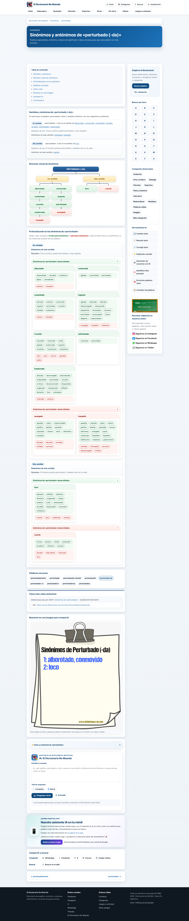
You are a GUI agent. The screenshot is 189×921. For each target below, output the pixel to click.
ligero (39, 279)
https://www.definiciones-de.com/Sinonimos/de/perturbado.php (63, 605)
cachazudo (85, 435)
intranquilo (97, 310)
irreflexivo (63, 275)
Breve (52, 789)
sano (47, 518)
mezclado (40, 341)
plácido (49, 427)
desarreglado (51, 375)
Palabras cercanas (40, 85)
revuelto (34, 127)
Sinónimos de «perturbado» (66, 600)
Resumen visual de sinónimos (45, 78)
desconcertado (52, 384)
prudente (40, 546)
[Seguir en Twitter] (145, 347)
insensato (63, 507)
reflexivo (50, 546)
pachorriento (108, 440)
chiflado (64, 388)
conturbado (100, 123)
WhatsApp (72, 908)
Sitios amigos (104, 908)
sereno (39, 317)
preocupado (97, 314)
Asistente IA (38, 97)
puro (45, 356)
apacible (63, 356)
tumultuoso (51, 349)
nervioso (107, 310)
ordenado (40, 399)
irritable (40, 446)
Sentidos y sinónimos (42, 74)
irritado (98, 451)
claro (39, 356)
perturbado (66, 21)
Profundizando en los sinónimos (46, 81)
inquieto (109, 123)
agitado (83, 275)
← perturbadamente (39, 876)
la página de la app (75, 833)
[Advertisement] (94, 54)
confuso (49, 302)
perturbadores (69, 583)
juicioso (40, 286)
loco (77, 143)
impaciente (85, 310)
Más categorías (139, 218)
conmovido (89, 123)
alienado (40, 494)
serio (58, 431)
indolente (105, 325)
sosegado (58, 135)
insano (61, 498)
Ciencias (137, 185)
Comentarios (38, 100)
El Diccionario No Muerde (78, 915)
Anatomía (137, 174)
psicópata (57, 392)
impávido (106, 435)
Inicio (30, 11)
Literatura (137, 196)
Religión (136, 212)
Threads (71, 912)
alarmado (93, 302)
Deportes (149, 185)
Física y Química (140, 190)
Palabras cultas (139, 207)
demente (40, 392)
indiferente (85, 440)
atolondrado (41, 275)
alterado (40, 302)
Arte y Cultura (139, 180)
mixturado (51, 341)
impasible (96, 435)
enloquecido (53, 388)
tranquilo (67, 135)
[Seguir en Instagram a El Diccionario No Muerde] (145, 305)
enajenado (41, 388)
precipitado (49, 279)
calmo (39, 360)
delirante (59, 494)
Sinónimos (54, 21)
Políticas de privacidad (144, 903)
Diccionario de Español (38, 21)
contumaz (84, 341)
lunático (40, 502)
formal (39, 542)
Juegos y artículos (143, 11)
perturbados (84, 583)
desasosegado (86, 306)
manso (110, 423)
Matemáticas (138, 201)
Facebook (72, 896)
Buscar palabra (140, 86)
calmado (93, 423)
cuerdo (56, 152)
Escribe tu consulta (39, 763)
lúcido (56, 542)
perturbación (90, 578)
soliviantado (44, 127)
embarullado (41, 380)
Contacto (103, 896)
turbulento (50, 310)
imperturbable (59, 423)
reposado (40, 431)
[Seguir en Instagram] (145, 333)
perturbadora (53, 583)
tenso (107, 314)
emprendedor (96, 318)
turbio (61, 341)
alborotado (79, 123)
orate (48, 502)
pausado (58, 427)
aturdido (52, 275)
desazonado (100, 306)
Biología (152, 180)
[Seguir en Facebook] (145, 338)
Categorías (103, 900)
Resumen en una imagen (43, 93)
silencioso (67, 431)
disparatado (51, 507)
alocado (40, 442)
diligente (84, 318)
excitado (59, 442)
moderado (56, 518)
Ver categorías (140, 92)
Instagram (72, 900)
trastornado (55, 127)
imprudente (50, 553)
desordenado (65, 375)
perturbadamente (38, 578)
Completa (39, 789)
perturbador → (114, 876)
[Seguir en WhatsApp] (145, 343)
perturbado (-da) (76, 169)
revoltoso (40, 349)
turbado (40, 310)
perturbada (54, 578)
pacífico (40, 427)
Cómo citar (38, 89)
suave (105, 431)
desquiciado (66, 384)
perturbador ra (37, 583)
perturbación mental (72, 578)
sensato (67, 518)
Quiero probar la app (51, 842)
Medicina (152, 201)
